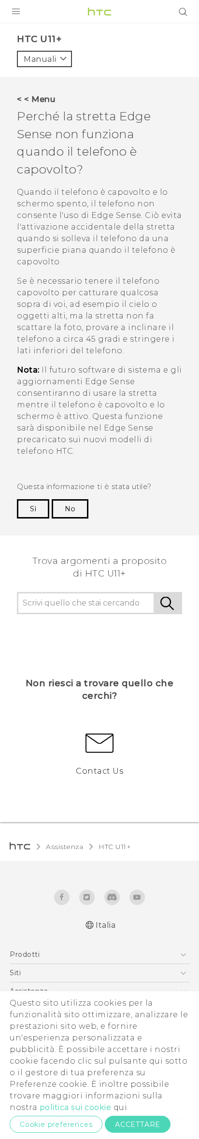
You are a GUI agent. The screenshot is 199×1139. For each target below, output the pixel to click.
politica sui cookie (76, 1107)
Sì (33, 509)
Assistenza (64, 846)
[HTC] (99, 11)
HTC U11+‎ (115, 846)
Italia (105, 925)
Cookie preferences (56, 1124)
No (70, 509)
